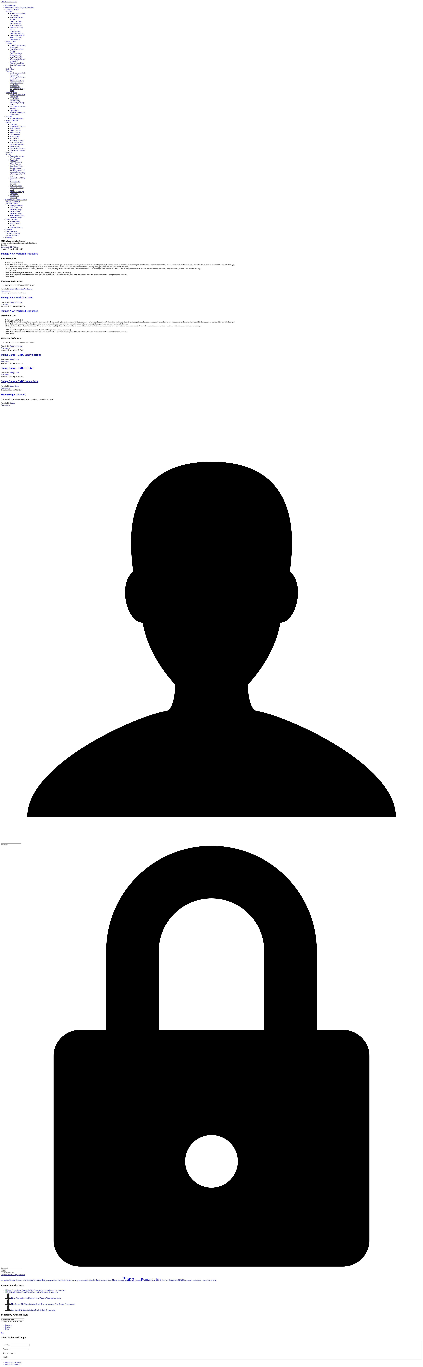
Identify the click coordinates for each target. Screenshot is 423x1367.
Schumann (173, 1280)
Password (6, 1349)
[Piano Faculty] (8, 1298)
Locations (9, 152)
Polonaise (138, 1280)
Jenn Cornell (16, 1310)
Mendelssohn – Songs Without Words (43, 1298)
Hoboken (69, 1280)
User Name (7, 1345)
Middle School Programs (11, 42)
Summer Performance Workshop (17, 174)
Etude (59, 1280)
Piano (128, 1279)
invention (82, 1280)
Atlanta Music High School (17, 82)
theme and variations (191, 1280)
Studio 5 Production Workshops (21, 289)
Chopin (29, 1280)
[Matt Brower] (8, 1304)
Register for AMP (16, 162)
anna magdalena (5, 1280)
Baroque (12, 1280)
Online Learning (11, 219)
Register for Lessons (17, 157)
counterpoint (50, 1280)
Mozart (115, 1280)
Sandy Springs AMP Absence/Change (17, 216)
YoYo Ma (213, 1280)
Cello (24, 1280)
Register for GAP (17, 181)
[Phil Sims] (9, 1292)
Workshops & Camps (17, 60)
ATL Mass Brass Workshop (16, 188)
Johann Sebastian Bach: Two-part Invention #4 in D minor (49, 1304)
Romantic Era (151, 1279)
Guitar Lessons (15, 130)
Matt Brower (17, 1304)
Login (3, 1270)
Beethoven (19, 1280)
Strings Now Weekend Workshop (19, 253)
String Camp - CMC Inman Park (19, 381)
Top (2, 1333)
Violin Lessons (15, 132)
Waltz (209, 1280)
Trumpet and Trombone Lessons (16, 139)
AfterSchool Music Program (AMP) (16, 21)
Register (8, 154)
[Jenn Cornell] (8, 1310)
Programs (9, 116)
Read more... (5, 291)
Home (10, 5)
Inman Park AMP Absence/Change (16, 208)
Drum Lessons (15, 146)
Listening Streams (16, 227)
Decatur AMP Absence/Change (16, 212)
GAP (17, 88)
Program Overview (16, 118)
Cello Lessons (15, 134)
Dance (56, 1280)
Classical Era (39, 1280)
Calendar (9, 229)
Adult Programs (11, 93)
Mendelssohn (104, 1280)
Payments (8, 1325)
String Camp (14, 359)
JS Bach (96, 1280)
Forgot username (7, 1275)
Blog (7, 1329)
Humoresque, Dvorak (13, 394)
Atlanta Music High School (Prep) (17, 65)
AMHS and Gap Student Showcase (40, 1292)
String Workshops (16, 302)
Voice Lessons (15, 136)
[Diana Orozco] (11, 1290)
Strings (12, 403)
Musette (120, 1280)
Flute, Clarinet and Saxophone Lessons (17, 143)
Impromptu (75, 1280)
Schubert (165, 1280)
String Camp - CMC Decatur (17, 368)
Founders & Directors (17, 126)
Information (19, 7)
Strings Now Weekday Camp (17, 297)
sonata (181, 1279)
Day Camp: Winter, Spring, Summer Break (17, 168)
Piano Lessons (15, 128)
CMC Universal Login (13, 233)
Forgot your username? (13, 1364)
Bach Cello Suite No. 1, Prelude (39, 1310)
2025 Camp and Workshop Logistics (47, 1290)
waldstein (204, 1280)
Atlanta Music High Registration (17, 193)
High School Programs (10, 70)
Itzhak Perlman (89, 1280)
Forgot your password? (13, 1362)
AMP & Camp (13, 203)
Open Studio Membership (17, 112)
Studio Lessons (17, 14)
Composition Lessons (17, 148)
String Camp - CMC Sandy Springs (21, 354)
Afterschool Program (17, 150)
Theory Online (15, 221)
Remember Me (8, 1353)
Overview (13, 124)
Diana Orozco (23, 1290)
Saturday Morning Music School (17, 30)
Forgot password (19, 1275)
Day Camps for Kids (17, 37)
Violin (200, 1280)
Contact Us (9, 237)
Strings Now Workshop (14, 197)
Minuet (110, 1280)
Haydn (63, 1280)
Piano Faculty (17, 1298)
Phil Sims (18, 1292)
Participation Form (16, 206)
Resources (16, 200)
